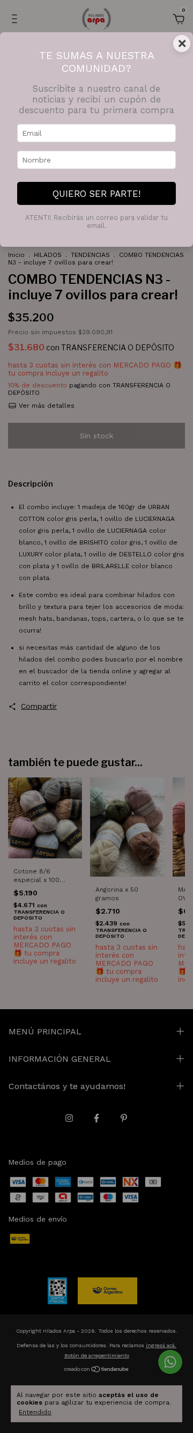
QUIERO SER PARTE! (96, 193)
